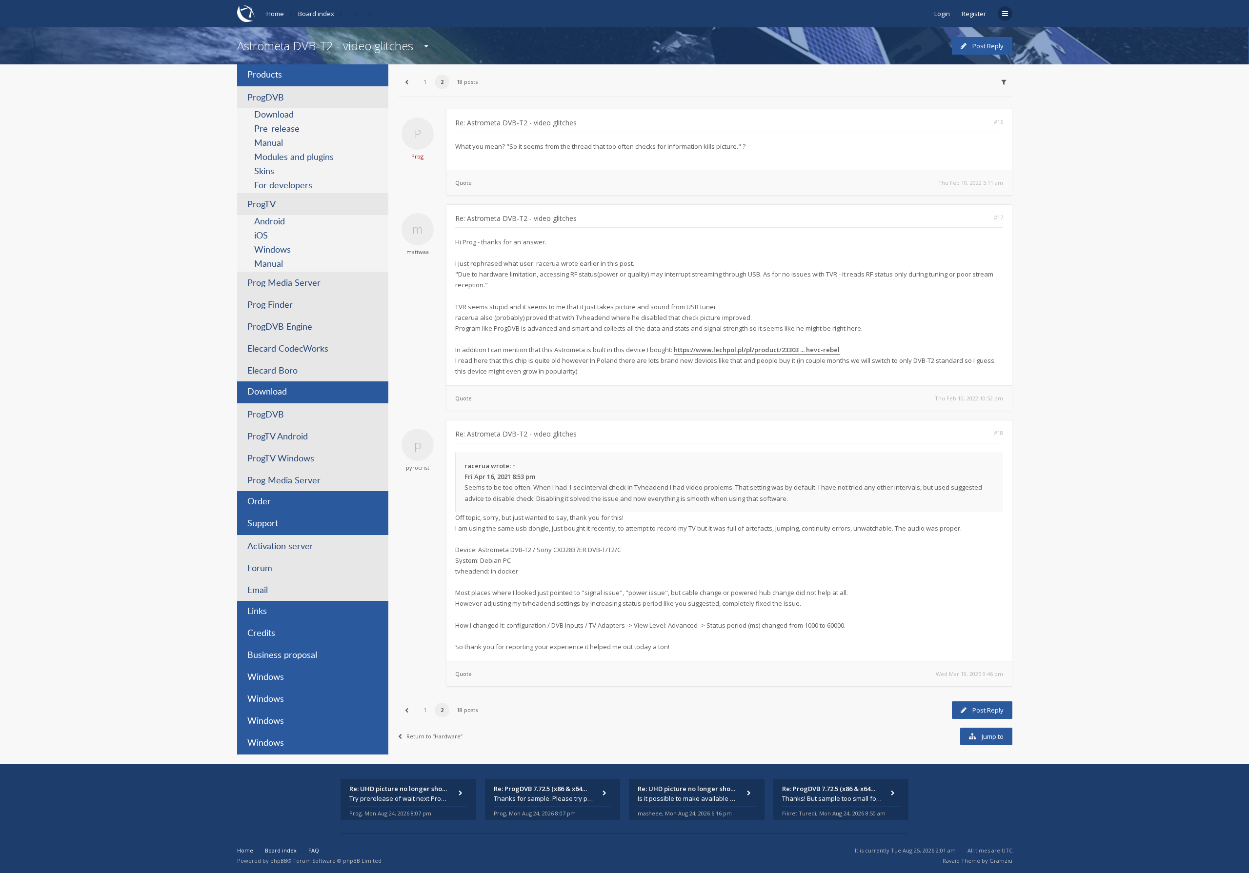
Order (259, 501)
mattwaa (417, 252)
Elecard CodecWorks (287, 349)
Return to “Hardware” (434, 736)
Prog (417, 156)
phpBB (278, 860)
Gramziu (1000, 860)
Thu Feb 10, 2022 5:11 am (970, 182)
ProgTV (261, 204)
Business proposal (282, 655)
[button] (407, 82)
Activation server (280, 546)
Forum (259, 568)
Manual (268, 143)
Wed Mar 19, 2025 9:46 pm (969, 673)
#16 (998, 121)
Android (269, 222)
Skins (264, 171)
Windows (272, 250)
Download (274, 115)
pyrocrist (417, 467)
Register (974, 13)
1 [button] (424, 81)
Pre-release (277, 129)
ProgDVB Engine (279, 327)
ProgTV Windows (280, 459)
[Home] (246, 13)
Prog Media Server (284, 283)
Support (262, 523)
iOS (261, 236)
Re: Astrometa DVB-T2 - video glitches (516, 122)
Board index (316, 13)
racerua (476, 465)
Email (257, 590)
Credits (261, 633)
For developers (283, 185)
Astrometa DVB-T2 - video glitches (325, 46)
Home (275, 13)
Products (264, 75)
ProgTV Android (277, 437)
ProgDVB (265, 98)
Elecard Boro (272, 371)
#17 (998, 217)
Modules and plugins (294, 157)
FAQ (313, 850)
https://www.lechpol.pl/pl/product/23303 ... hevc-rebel (757, 349)
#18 (998, 432)
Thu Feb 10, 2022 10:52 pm (969, 398)
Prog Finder (270, 305)
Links (257, 611)
